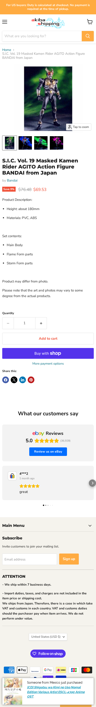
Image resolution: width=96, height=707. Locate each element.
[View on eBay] (12, 475)
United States (46, 637)
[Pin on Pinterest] (31, 379)
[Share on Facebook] (5, 379)
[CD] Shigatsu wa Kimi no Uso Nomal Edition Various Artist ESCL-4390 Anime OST (56, 692)
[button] (3, 483)
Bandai (12, 180)
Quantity (8, 313)
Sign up (69, 558)
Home (6, 50)
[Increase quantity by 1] (41, 323)
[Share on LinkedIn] (22, 379)
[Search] (88, 36)
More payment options (48, 364)
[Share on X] (14, 379)
